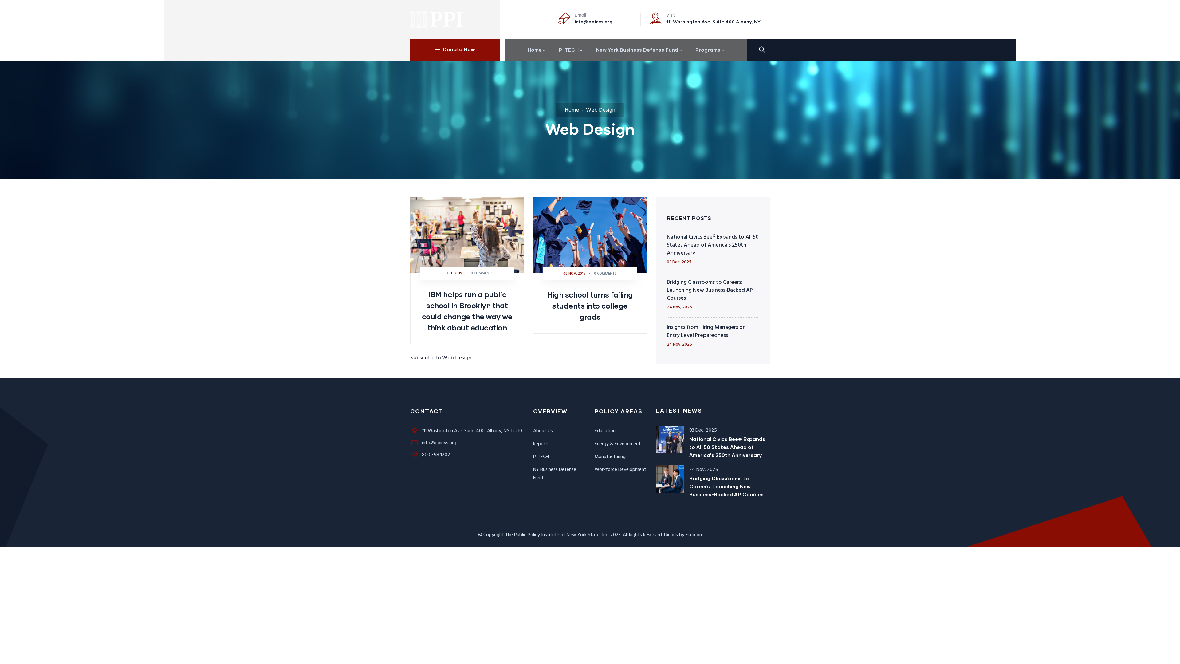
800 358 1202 (436, 455)
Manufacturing (610, 457)
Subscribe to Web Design (440, 358)
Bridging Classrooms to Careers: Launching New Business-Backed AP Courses (710, 290)
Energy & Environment (618, 444)
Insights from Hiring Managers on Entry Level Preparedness (706, 331)
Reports (541, 444)
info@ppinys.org (593, 22)
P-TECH (541, 457)
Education (605, 431)
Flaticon (694, 535)
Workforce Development (620, 470)
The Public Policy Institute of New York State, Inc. (557, 535)
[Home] (437, 19)
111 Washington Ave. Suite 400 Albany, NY (713, 22)
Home (572, 110)
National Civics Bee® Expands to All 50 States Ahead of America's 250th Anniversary (713, 245)
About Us (543, 431)
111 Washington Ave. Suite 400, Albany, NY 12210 (472, 431)
